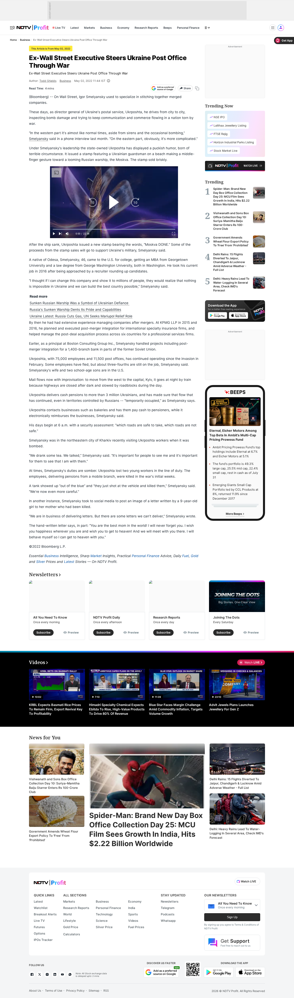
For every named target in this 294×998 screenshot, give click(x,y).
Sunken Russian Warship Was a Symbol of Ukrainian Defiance (79, 303)
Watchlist (41, 908)
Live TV (60, 27)
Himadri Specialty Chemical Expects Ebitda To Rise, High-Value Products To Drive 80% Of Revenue (117, 709)
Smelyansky (38, 139)
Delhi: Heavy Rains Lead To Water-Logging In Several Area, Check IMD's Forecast (237, 833)
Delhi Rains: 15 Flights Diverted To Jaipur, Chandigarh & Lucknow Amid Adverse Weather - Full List (235, 783)
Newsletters (169, 901)
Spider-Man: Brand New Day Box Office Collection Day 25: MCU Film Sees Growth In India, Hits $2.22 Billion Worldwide (146, 829)
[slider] (114, 229)
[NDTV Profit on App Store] (250, 972)
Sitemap (94, 990)
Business (106, 27)
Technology (104, 914)
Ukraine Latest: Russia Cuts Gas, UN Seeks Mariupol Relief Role (81, 316)
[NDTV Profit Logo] (50, 881)
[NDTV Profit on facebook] (32, 974)
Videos (133, 921)
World (67, 914)
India (131, 908)
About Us (35, 990)
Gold (194, 556)
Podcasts (167, 914)
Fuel (185, 556)
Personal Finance (188, 27)
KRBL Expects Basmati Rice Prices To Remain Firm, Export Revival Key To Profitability (55, 709)
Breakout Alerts (45, 914)
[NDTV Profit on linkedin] (55, 974)
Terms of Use (53, 990)
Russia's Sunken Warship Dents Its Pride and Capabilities (75, 310)
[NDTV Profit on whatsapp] (70, 974)
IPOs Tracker (43, 940)
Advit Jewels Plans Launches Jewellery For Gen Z (231, 707)
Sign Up (232, 917)
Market (96, 556)
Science (102, 921)
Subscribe (43, 632)
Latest (74, 27)
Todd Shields (47, 80)
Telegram (167, 908)
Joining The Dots (226, 617)
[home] (33, 25)
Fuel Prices (136, 927)
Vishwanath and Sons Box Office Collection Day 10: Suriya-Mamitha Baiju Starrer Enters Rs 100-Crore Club (54, 785)
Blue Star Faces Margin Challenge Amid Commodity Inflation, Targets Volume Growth (176, 709)
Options (39, 933)
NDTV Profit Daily (106, 617)
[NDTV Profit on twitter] (40, 974)
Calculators (71, 934)
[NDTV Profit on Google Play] (218, 972)
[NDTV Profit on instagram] (47, 974)
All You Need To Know (50, 617)
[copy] (197, 88)
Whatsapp (168, 921)
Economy (123, 27)
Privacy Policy (75, 990)
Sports (133, 914)
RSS (106, 990)
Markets (89, 27)
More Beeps (234, 513)
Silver (40, 562)
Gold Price (70, 927)
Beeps (167, 27)
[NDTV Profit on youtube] (62, 974)
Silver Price (104, 927)
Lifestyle (69, 921)
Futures (39, 927)
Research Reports (146, 27)
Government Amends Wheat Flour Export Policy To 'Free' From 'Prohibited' (53, 836)
